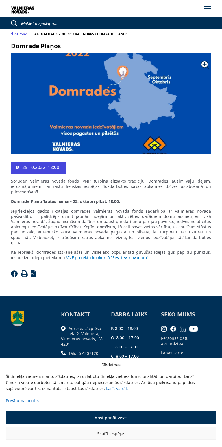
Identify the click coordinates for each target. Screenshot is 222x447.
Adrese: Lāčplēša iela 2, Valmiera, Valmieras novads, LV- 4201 (82, 336)
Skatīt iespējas (111, 433)
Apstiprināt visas (111, 417)
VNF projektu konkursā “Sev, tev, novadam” (107, 257)
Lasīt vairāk (117, 388)
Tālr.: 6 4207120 (83, 353)
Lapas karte (172, 352)
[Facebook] (15, 275)
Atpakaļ (21, 33)
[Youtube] (195, 328)
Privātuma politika (23, 400)
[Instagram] (166, 328)
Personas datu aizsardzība (175, 340)
